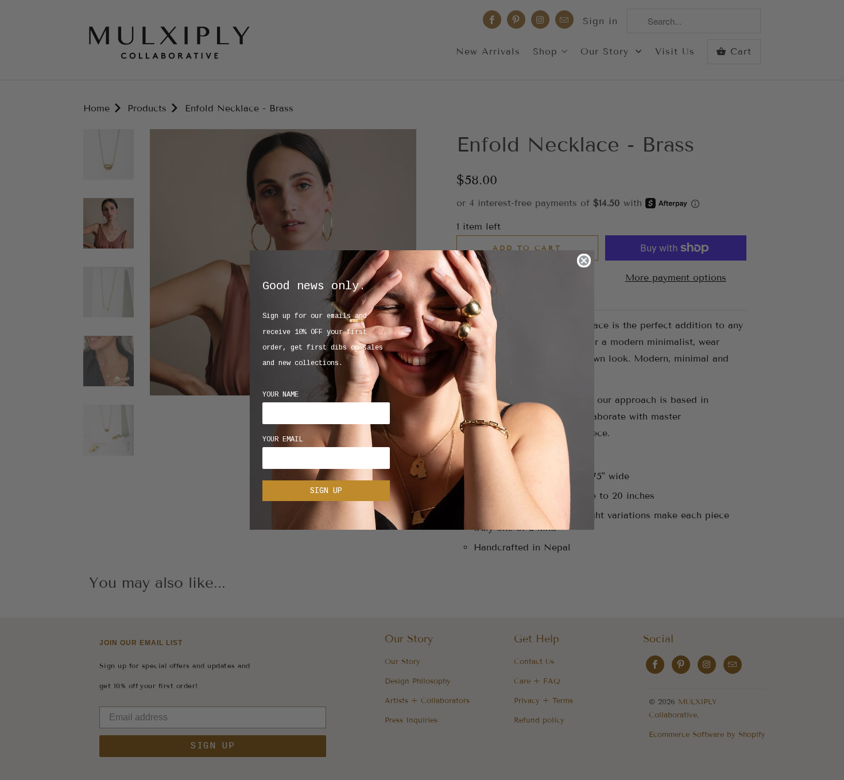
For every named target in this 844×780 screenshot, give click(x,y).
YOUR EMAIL (282, 440)
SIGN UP (326, 490)
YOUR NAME (280, 395)
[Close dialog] (584, 260)
